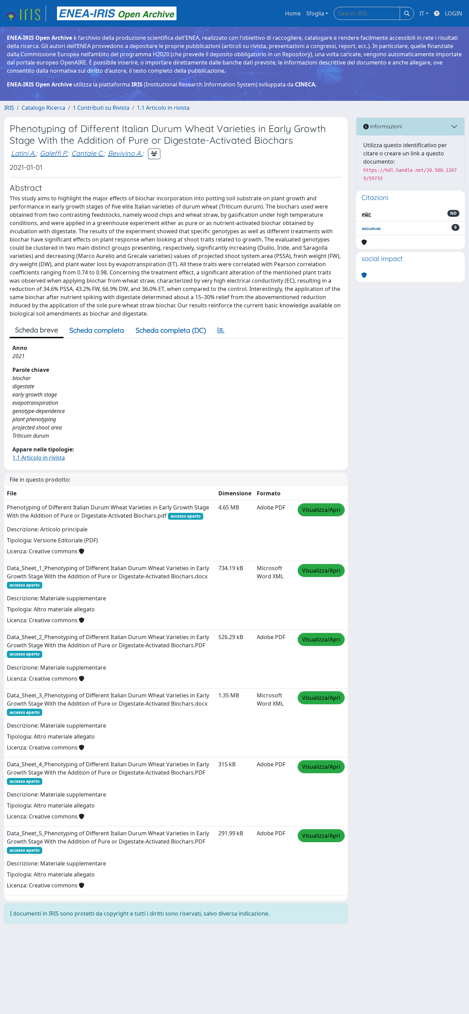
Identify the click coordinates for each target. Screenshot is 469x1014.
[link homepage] (25, 13)
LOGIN (453, 13)
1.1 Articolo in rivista (163, 107)
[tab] (221, 330)
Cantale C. (87, 153)
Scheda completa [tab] (96, 330)
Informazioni (385, 126)
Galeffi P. (53, 153)
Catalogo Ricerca (43, 107)
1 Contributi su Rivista (101, 107)
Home (293, 13)
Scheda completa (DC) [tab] (171, 330)
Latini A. (23, 153)
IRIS (9, 107)
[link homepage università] (117, 13)
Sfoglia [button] (315, 13)
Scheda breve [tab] (36, 330)
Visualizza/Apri (321, 510)
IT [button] (422, 13)
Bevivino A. (125, 153)
